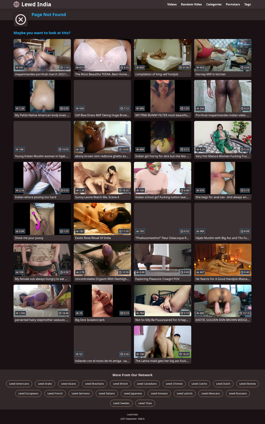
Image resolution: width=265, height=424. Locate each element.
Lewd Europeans (28, 393)
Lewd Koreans (159, 393)
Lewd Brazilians (94, 383)
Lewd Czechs (199, 383)
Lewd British (120, 383)
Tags (247, 4)
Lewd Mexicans (211, 393)
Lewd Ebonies (247, 383)
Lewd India (36, 4)
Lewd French (55, 393)
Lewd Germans (81, 393)
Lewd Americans (19, 383)
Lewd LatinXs (185, 393)
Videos (172, 4)
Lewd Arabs (45, 383)
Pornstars (233, 4)
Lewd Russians (238, 393)
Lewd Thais (145, 403)
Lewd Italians (107, 393)
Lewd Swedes (121, 403)
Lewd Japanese (133, 393)
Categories (214, 4)
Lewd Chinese (174, 383)
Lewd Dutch (223, 383)
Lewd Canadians (147, 383)
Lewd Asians (68, 383)
